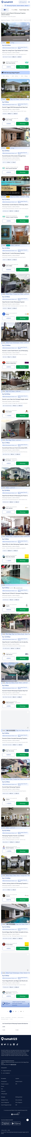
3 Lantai (17, 1029)
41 (20, 1011)
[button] (16, 5)
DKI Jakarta (14, 1017)
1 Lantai (3, 1029)
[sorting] (9, 9)
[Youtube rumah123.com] (11, 1044)
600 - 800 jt (15, 76)
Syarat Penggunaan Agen (6, 1104)
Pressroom (3, 1091)
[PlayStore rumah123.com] (16, 1123)
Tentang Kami (4, 1081)
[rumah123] (15, 1039)
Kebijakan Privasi (4, 1100)
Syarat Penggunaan (5, 1102)
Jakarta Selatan (20, 1017)
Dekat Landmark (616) (17, 20)
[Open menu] (29, 2)
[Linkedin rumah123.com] (14, 1044)
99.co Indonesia (19, 1100)
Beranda (2, 1017)
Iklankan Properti (19, 1081)
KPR (16, 1084)
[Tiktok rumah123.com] (17, 1044)
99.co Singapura (19, 1102)
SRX (16, 1104)
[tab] (15, 1026)
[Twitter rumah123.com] (5, 1044)
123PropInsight (4, 1093)
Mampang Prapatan (4, 1019)
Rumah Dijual (8, 1017)
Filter (6, 9)
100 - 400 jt (6, 76)
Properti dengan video (24, 9)
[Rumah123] (7, 2)
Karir (2, 1088)
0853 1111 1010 (13, 1064)
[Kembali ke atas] (27, 1120)
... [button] (18, 1011)
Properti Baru (14, 9)
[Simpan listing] (28, 24)
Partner (2, 1086)
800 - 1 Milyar (24, 76)
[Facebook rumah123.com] (2, 1044)
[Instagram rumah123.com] (8, 1044)
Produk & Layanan (5, 1084)
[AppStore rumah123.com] (5, 1123)
